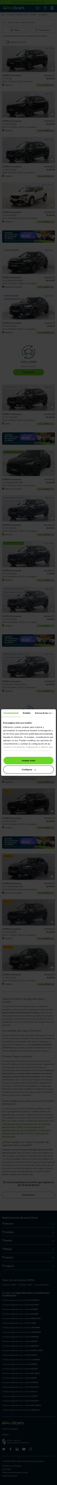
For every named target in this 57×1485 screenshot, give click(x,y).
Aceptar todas (28, 760)
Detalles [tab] (27, 713)
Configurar (27, 769)
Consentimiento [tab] (11, 713)
